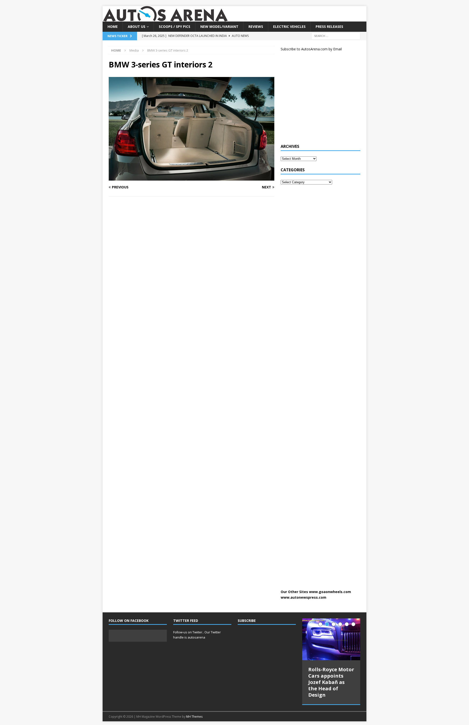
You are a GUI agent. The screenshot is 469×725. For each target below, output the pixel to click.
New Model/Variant (219, 26)
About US (136, 26)
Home (112, 26)
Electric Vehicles (289, 26)
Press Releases (329, 26)
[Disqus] (191, 264)
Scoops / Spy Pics (174, 26)
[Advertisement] (317, 99)
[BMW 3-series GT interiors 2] (191, 177)
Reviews (255, 26)
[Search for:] (335, 35)
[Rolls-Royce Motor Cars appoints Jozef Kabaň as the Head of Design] (331, 639)
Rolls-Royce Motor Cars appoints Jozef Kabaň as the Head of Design (331, 682)
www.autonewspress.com (303, 597)
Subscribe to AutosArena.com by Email (311, 49)
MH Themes (194, 716)
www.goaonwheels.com (330, 591)
